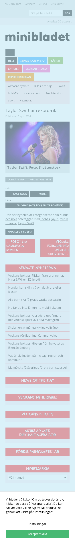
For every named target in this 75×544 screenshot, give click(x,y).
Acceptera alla (37, 534)
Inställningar (37, 524)
